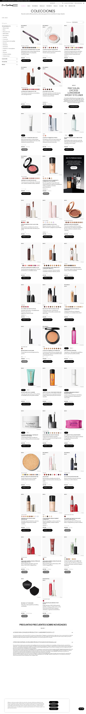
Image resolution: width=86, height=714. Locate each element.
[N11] (43, 178)
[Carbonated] (29, 265)
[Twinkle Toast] (37, 47)
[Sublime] (58, 474)
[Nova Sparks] (45, 222)
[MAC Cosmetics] (10, 5)
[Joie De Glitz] (27, 474)
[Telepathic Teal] (48, 433)
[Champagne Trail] (54, 433)
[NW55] (46, 265)
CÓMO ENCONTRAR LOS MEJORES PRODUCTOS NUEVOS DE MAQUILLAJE (34, 642)
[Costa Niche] (29, 47)
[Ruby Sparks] (47, 222)
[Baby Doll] (45, 135)
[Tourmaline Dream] (46, 433)
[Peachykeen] (23, 178)
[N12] (45, 178)
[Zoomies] (33, 89)
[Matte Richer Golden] (82, 222)
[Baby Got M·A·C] (60, 307)
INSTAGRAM (56, 650)
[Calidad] (48, 474)
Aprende (42, 628)
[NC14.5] (74, 307)
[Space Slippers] (24, 516)
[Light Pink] (71, 559)
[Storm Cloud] (27, 47)
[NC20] (66, 307)
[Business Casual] (25, 89)
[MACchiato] (51, 89)
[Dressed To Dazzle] (39, 265)
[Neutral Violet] (67, 559)
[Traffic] (35, 89)
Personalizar (54, 708)
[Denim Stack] (65, 474)
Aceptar (54, 702)
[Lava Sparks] (43, 222)
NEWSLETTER (56, 651)
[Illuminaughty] (25, 474)
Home (3, 17)
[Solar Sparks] (49, 222)
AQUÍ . (19, 637)
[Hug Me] (68, 47)
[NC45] (80, 307)
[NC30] (82, 307)
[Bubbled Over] (26, 516)
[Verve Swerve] (26, 307)
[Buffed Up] (56, 307)
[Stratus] (57, 47)
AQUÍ (58, 649)
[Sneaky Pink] (31, 89)
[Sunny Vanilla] (70, 47)
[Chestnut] (47, 89)
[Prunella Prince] (23, 47)
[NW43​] (54, 348)
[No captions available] (74, 174)
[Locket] (39, 474)
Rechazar (54, 705)
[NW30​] (48, 348)
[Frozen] (56, 474)
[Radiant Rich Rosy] (66, 222)
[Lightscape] (22, 516)
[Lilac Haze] (36, 516)
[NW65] (48, 265)
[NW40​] (52, 348)
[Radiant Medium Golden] (78, 222)
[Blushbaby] (35, 178)
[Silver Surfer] (44, 433)
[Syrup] (76, 47)
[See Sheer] (37, 89)
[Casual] (28, 222)
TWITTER (61, 650)
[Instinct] (46, 474)
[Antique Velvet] (27, 178)
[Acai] (49, 89)
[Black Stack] (67, 474)
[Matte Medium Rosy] (70, 222)
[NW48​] (58, 348)
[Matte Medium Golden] (72, 222)
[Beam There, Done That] (66, 47)
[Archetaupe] (35, 47)
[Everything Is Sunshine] (56, 433)
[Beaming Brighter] (58, 433)
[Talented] (44, 474)
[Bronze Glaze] (32, 516)
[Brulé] (54, 307)
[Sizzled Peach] (23, 89)
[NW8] (51, 516)
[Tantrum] (31, 265)
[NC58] (70, 307)
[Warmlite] (73, 265)
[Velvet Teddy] (25, 178)
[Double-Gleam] (34, 516)
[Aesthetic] (22, 222)
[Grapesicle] (35, 265)
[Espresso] (58, 307)
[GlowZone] (53, 47)
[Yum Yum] (37, 265)
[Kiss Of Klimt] (29, 474)
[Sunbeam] (71, 265)
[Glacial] (38, 516)
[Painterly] (46, 307)
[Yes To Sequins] (35, 474)
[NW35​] (50, 348)
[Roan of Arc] (22, 559)
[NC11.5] (76, 307)
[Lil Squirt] (74, 47)
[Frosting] (26, 222)
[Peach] (75, 559)
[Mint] (65, 559)
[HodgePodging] (25, 47)
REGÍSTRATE (74, 167)
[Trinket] (29, 89)
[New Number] (31, 47)
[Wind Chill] (47, 47)
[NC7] (45, 516)
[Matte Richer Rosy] (68, 222)
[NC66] (47, 516)
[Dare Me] (22, 307)
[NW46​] (56, 348)
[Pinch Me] (31, 178)
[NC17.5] (52, 265)
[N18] (47, 178)
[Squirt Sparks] (51, 222)
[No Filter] (33, 178)
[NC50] (44, 265)
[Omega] (52, 307)
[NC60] (72, 307)
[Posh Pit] (72, 47)
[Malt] (33, 265)
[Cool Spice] (43, 89)
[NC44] (58, 265)
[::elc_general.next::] (39, 47)
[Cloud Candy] (49, 47)
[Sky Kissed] (43, 47)
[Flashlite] (67, 265)
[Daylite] (69, 265)
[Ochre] (73, 559)
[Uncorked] (50, 307)
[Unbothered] (24, 307)
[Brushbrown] (22, 348)
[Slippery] (25, 265)
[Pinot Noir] (44, 307)
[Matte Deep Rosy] (74, 222)
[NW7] (43, 516)
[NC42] (60, 265)
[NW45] (56, 265)
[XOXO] (27, 89)
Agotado (24, 149)
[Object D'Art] (31, 474)
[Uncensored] (80, 47)
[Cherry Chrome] (30, 516)
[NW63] (49, 178)
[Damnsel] (43, 559)
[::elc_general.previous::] (21, 47)
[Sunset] (65, 265)
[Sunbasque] (37, 178)
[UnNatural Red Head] (65, 516)
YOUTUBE (46, 654)
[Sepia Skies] (55, 47)
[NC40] (50, 265)
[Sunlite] (75, 265)
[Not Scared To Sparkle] (50, 433)
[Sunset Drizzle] (45, 47)
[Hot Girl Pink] (28, 307)
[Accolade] (60, 474)
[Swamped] (33, 47)
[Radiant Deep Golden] (76, 222)
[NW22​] (44, 348)
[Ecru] (39, 47)
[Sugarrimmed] (27, 265)
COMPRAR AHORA (74, 106)
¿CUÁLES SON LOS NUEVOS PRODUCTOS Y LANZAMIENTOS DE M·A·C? (33, 632)
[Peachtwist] (39, 178)
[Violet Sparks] (53, 222)
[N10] (51, 178)
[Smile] (43, 135)
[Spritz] (24, 222)
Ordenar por (68, 22)
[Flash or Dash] (52, 433)
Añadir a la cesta (26, 60)
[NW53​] (60, 348)
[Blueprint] (37, 474)
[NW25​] (46, 348)
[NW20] (54, 265)
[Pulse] (23, 265)
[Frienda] (78, 47)
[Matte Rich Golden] (80, 222)
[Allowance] (23, 474)
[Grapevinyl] (39, 89)
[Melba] (29, 178)
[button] (81, 708)
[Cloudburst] (51, 47)
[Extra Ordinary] (28, 516)
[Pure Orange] (69, 559)
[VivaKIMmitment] (43, 601)
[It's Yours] (82, 47)
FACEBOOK (65, 650)
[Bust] (33, 474)
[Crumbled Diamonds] (60, 433)
